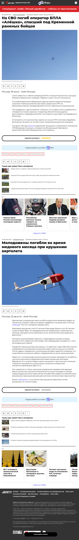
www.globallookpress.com (10, 306)
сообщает (16, 325)
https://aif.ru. (60, 523)
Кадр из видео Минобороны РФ (12, 81)
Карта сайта (54, 494)
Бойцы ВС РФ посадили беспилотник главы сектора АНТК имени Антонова (35, 175)
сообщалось (23, 380)
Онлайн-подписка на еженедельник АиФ (50, 491)
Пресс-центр (70, 491)
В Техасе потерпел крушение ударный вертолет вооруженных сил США (34, 440)
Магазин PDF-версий (19, 494)
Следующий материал (40, 534)
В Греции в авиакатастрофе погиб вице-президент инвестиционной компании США (38, 427)
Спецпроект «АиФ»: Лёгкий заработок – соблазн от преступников (39, 9)
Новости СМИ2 (39, 233)
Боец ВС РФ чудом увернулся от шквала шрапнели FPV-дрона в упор (33, 182)
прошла (31, 126)
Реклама (16, 491)
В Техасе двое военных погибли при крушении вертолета (29, 433)
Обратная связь (33, 494)
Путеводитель (44, 494)
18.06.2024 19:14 (6, 14)
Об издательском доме (28, 491)
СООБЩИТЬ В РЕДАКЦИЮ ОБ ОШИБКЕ (24, 496)
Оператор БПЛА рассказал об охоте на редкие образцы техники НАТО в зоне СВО (37, 188)
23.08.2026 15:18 (7, 239)
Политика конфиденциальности (23, 526)
